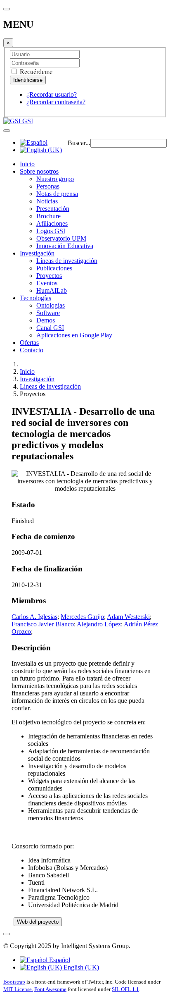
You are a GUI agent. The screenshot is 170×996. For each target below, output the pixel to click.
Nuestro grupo (55, 178)
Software (48, 312)
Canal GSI (50, 327)
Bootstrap (14, 982)
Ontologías (50, 305)
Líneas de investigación (66, 260)
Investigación (37, 253)
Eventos (46, 283)
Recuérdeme (35, 71)
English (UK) (80, 967)
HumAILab (51, 290)
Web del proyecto (38, 922)
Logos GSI (50, 230)
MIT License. (18, 989)
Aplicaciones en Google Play (74, 335)
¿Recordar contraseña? (55, 101)
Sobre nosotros (39, 171)
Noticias (47, 201)
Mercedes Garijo (82, 616)
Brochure (48, 216)
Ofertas (29, 342)
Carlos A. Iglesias (34, 616)
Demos (45, 320)
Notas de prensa (57, 193)
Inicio (27, 163)
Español (58, 959)
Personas (47, 186)
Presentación (52, 208)
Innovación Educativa (64, 245)
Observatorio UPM (61, 238)
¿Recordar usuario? (51, 94)
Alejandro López (99, 624)
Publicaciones (54, 268)
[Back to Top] (6, 934)
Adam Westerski (128, 616)
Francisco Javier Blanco (43, 624)
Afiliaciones (52, 223)
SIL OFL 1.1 (125, 989)
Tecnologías (35, 297)
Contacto (31, 349)
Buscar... (79, 142)
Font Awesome (50, 989)
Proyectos (49, 275)
